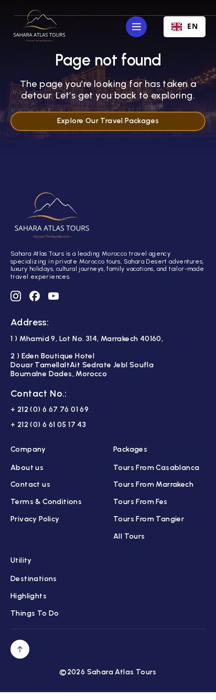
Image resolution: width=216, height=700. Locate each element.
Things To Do (34, 613)
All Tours (129, 536)
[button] (136, 26)
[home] (39, 26)
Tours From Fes (140, 502)
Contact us (30, 484)
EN (192, 27)
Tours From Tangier (148, 519)
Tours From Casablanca (156, 468)
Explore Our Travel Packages (108, 120)
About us (27, 468)
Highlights (28, 596)
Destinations (33, 579)
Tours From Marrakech (153, 484)
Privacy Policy (35, 519)
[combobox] (185, 26)
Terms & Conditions (46, 502)
